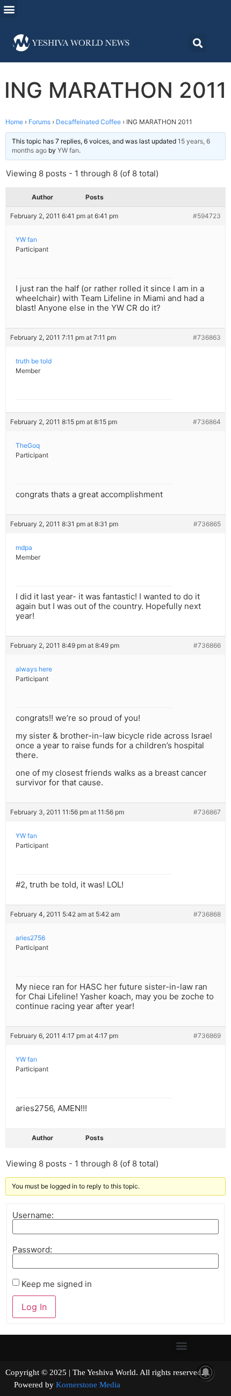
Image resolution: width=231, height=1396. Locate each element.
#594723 (207, 216)
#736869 (207, 1036)
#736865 (207, 524)
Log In (34, 1306)
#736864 (207, 422)
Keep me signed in (56, 1284)
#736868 (207, 914)
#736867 (207, 812)
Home (14, 122)
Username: (33, 1215)
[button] (9, 9)
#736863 (207, 337)
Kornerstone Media (88, 1384)
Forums (39, 122)
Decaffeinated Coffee (88, 122)
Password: (32, 1249)
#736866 (207, 645)
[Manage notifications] (205, 1372)
